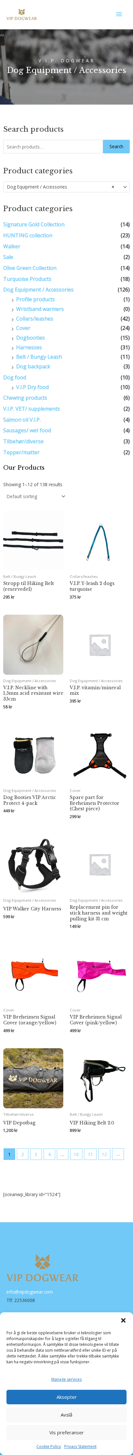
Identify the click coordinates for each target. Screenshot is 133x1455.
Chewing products (25, 397)
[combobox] (66, 186)
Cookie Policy (48, 1446)
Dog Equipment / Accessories (38, 289)
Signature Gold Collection (34, 224)
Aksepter (66, 1397)
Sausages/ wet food (27, 430)
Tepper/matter (21, 452)
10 (76, 1154)
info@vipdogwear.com (29, 1292)
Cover (23, 328)
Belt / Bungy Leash (39, 356)
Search (116, 146)
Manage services (66, 1379)
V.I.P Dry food (32, 387)
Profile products (35, 299)
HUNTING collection (27, 235)
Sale (8, 257)
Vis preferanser (66, 1432)
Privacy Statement (80, 1446)
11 (90, 1154)
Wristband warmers (40, 309)
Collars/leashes (34, 318)
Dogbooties (30, 337)
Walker (11, 246)
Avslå (66, 1414)
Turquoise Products (27, 278)
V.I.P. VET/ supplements (31, 408)
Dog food (14, 377)
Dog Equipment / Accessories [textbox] (60, 187)
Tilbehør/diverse (23, 441)
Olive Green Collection (29, 268)
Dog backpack (33, 366)
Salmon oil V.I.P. (22, 419)
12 (104, 1154)
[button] (123, 1320)
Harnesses (29, 347)
